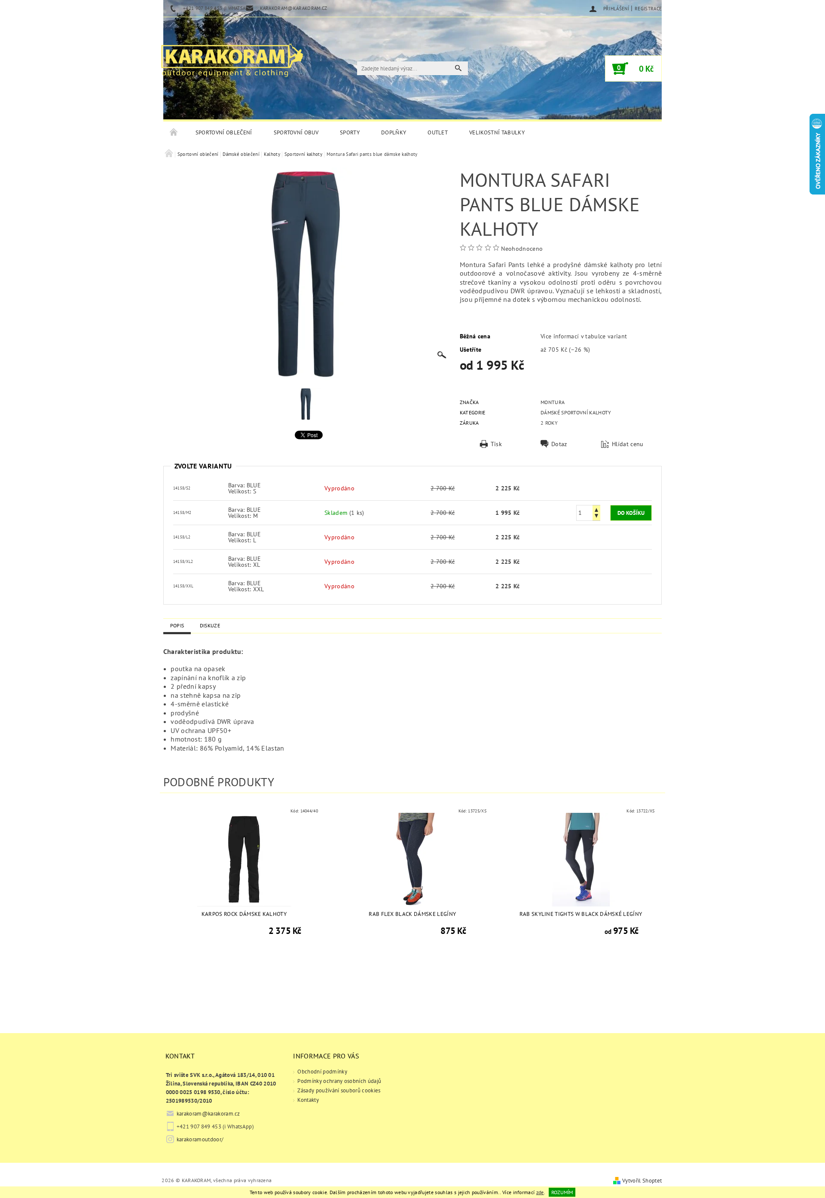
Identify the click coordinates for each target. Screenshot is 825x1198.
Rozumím (562, 1192)
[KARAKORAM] (232, 56)
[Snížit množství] (596, 517)
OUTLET (438, 132)
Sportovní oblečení (224, 132)
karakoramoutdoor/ (200, 1139)
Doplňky (393, 132)
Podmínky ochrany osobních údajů (339, 1081)
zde (540, 1192)
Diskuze (210, 625)
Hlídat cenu (628, 444)
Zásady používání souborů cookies (338, 1090)
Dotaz (559, 444)
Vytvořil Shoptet (642, 1180)
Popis (177, 625)
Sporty (350, 132)
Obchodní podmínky (322, 1071)
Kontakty (308, 1100)
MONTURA (553, 402)
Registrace (648, 9)
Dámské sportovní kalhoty (576, 412)
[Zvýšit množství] (596, 509)
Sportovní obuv (296, 132)
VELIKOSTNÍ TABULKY (497, 132)
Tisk (496, 444)
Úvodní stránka (174, 133)
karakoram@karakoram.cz (208, 1113)
